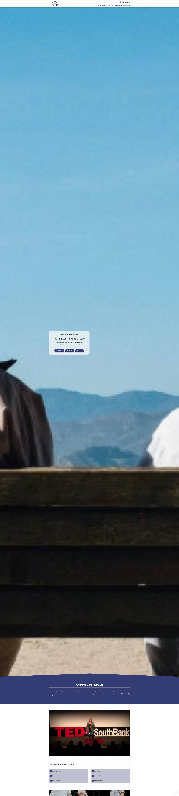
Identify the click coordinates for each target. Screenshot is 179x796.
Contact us (126, 5)
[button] (89, 733)
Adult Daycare (63, 344)
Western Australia (70, 344)
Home (99, 5)
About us (104, 5)
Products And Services (115, 5)
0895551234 (126, 2)
